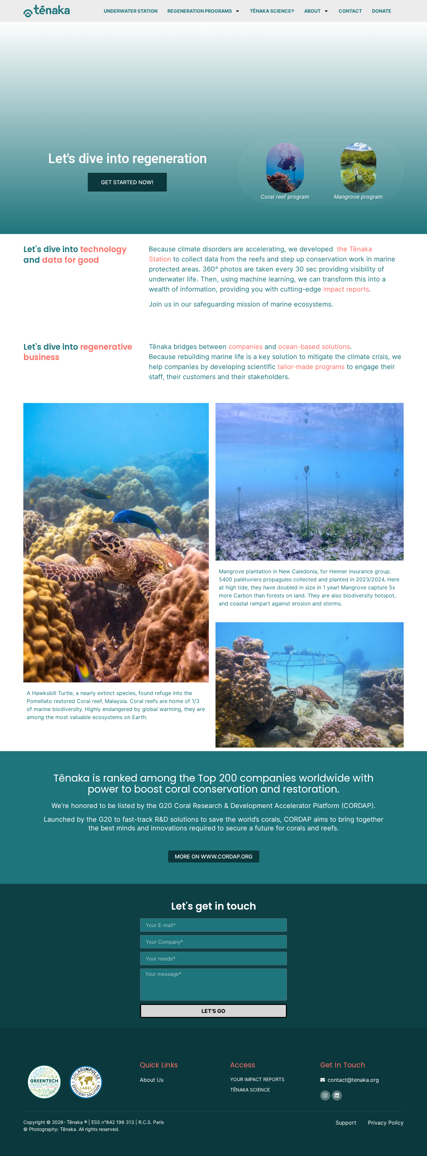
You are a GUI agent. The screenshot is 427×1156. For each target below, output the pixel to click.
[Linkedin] (337, 1095)
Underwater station (130, 11)
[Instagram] (325, 1095)
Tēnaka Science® (272, 11)
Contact (350, 11)
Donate (381, 11)
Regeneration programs (199, 11)
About (312, 11)
